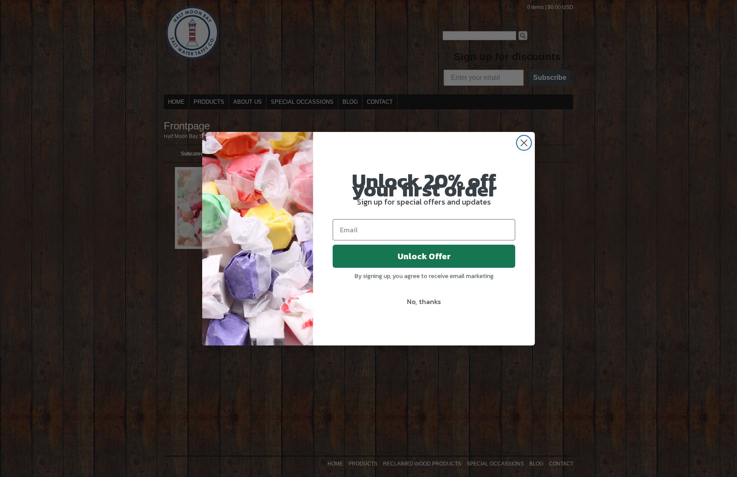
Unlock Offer (424, 256)
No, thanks (424, 301)
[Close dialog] (523, 142)
